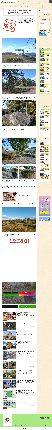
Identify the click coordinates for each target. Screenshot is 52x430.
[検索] (40, 11)
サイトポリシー (47, 425)
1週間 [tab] (46, 109)
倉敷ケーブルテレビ (18, 425)
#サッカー (40, 16)
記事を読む (32, 198)
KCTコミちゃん (24, 425)
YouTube (27, 292)
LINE (11, 295)
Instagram (27, 295)
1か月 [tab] (48, 109)
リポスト (10, 306)
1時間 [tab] (41, 109)
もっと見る (44, 133)
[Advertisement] (44, 41)
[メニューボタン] (50, 1)
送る (28, 306)
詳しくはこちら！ (45, 212)
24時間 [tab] (43, 109)
